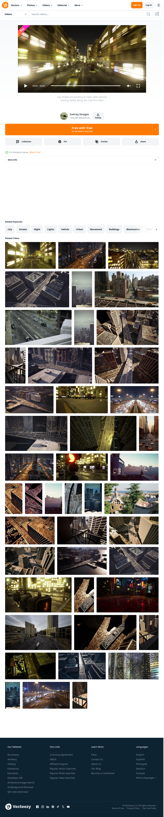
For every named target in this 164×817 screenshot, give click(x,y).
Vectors (15, 5)
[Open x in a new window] (63, 806)
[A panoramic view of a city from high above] (131, 498)
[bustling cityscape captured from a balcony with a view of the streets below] (15, 366)
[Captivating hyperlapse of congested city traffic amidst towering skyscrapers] (134, 561)
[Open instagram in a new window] (42, 806)
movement (96, 229)
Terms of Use (115, 808)
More (77, 5)
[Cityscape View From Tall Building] (84, 327)
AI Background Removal (20, 787)
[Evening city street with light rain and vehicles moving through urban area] (38, 327)
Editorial (62, 5)
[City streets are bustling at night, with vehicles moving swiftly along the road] (30, 255)
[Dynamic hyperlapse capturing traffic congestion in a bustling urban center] (30, 561)
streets (23, 229)
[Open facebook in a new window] (37, 806)
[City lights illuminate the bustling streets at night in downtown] (133, 255)
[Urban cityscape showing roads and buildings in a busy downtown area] (30, 666)
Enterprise (12, 768)
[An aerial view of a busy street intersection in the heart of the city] (33, 498)
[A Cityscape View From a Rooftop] (134, 467)
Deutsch (138, 768)
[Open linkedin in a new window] (47, 806)
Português (139, 763)
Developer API (14, 777)
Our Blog (96, 768)
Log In (146, 5)
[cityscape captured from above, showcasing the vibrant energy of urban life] (13, 498)
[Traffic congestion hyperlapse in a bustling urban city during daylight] (127, 366)
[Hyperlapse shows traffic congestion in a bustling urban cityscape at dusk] (128, 327)
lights (50, 229)
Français (138, 773)
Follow (97, 117)
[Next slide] (151, 229)
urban (79, 229)
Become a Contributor (103, 773)
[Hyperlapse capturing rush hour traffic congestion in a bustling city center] (29, 399)
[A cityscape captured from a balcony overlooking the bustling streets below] (149, 632)
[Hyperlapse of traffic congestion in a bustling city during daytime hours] (134, 530)
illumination (133, 229)
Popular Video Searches (62, 777)
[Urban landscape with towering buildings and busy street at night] (103, 433)
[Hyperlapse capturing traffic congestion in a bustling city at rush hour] (37, 289)
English (138, 754)
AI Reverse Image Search (20, 782)
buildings (114, 229)
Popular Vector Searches (62, 768)
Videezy (11, 763)
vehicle (65, 229)
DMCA (52, 759)
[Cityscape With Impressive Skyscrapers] (93, 498)
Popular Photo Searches (62, 773)
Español (138, 759)
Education (12, 773)
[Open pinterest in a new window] (53, 806)
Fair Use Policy (147, 808)
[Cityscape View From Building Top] (12, 695)
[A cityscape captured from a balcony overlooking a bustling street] (79, 695)
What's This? (35, 152)
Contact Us (96, 759)
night (37, 229)
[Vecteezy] (5, 5)
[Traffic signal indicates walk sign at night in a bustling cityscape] (38, 594)
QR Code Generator (17, 791)
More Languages (143, 778)
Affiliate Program (58, 763)
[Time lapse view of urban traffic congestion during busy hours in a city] (82, 666)
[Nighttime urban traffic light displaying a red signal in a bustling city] (82, 467)
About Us (96, 763)
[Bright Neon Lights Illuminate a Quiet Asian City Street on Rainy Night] (128, 594)
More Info (12, 159)
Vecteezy (11, 759)
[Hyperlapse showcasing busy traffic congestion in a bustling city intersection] (60, 366)
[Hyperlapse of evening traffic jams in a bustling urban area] (82, 561)
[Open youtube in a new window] (68, 806)
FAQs (93, 754)
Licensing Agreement (60, 754)
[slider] (84, 85)
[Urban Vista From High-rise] (82, 289)
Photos (31, 5)
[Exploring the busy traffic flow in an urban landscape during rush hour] (36, 433)
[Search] (146, 14)
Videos (46, 5)
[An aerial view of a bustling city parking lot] (84, 594)
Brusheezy (12, 754)
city (10, 229)
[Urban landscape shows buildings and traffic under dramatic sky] (38, 632)
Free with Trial (80, 129)
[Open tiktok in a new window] (58, 806)
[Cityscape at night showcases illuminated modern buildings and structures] (133, 666)
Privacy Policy (130, 808)
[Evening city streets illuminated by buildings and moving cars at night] (82, 399)
